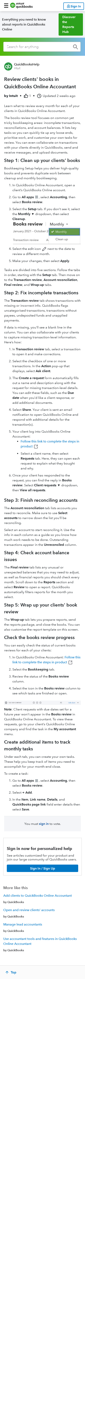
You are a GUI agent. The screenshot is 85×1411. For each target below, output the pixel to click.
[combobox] (42, 47)
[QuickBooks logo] (21, 5)
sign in (44, 824)
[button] (6, 5)
